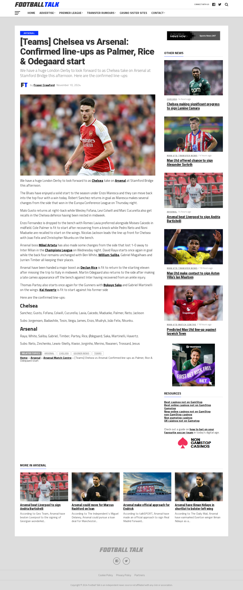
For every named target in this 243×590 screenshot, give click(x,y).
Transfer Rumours (100, 13)
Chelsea (97, 180)
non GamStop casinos (178, 414)
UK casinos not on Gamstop (182, 421)
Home (31, 13)
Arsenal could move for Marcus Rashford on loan (93, 507)
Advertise (46, 13)
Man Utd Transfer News (182, 155)
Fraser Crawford (44, 85)
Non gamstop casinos (178, 418)
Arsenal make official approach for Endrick (146, 507)
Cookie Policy (105, 575)
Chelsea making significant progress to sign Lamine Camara (193, 106)
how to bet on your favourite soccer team (189, 431)
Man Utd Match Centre (181, 324)
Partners (139, 575)
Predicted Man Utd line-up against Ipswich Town (191, 332)
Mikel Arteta (48, 245)
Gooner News (81, 353)
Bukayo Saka (113, 284)
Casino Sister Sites (133, 13)
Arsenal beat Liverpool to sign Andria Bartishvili (193, 219)
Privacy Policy (123, 575)
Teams (98, 353)
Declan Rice (89, 267)
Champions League (58, 250)
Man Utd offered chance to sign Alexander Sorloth (190, 162)
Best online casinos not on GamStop (187, 405)
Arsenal (120, 180)
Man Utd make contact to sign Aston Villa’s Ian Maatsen (193, 275)
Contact (157, 13)
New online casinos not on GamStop (187, 411)
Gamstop (170, 408)
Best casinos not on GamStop (183, 402)
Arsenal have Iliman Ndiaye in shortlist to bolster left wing (194, 507)
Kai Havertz (47, 289)
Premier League (70, 13)
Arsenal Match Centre (57, 358)
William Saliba (108, 254)
